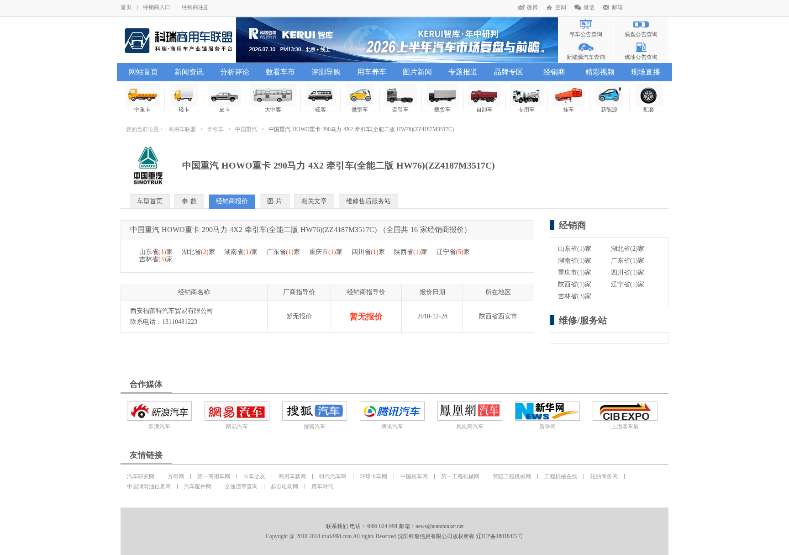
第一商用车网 (213, 476)
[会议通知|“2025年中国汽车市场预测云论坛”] (397, 40)
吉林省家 (156, 259)
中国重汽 (246, 129)
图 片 (274, 201)
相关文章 (314, 201)
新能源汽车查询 (586, 57)
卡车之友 (254, 476)
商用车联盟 (182, 129)
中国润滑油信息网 (149, 486)
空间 (560, 7)
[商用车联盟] (178, 40)
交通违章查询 (241, 486)
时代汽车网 (333, 476)
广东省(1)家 (627, 260)
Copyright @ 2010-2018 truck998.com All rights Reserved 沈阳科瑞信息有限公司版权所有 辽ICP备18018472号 (394, 536)
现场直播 (645, 72)
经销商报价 (232, 201)
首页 (126, 7)
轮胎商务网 (604, 476)
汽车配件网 (197, 486)
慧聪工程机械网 (512, 476)
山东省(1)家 (574, 248)
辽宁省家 (453, 251)
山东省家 (156, 251)
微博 (532, 7)
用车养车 (371, 72)
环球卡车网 (373, 476)
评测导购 (326, 72)
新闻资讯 (189, 72)
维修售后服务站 (368, 201)
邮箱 (617, 7)
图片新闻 (417, 72)
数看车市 (280, 72)
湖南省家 (241, 251)
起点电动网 (284, 486)
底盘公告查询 (641, 34)
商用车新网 (292, 476)
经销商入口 (156, 7)
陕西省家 (410, 251)
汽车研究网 (140, 476)
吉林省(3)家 (574, 296)
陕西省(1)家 (574, 284)
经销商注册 (195, 7)
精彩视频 (600, 72)
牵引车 (215, 129)
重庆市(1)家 (574, 272)
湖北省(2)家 (627, 248)
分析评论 (234, 72)
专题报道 (463, 72)
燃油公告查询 (641, 57)
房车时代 (322, 486)
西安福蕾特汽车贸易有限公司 (171, 310)
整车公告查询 (585, 34)
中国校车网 (414, 476)
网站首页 (143, 72)
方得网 (176, 476)
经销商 (554, 72)
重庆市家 (325, 251)
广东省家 (283, 251)
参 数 (189, 201)
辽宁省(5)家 (627, 284)
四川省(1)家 (627, 272)
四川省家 (368, 251)
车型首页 (150, 201)
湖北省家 (198, 251)
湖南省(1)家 (574, 260)
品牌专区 (508, 72)
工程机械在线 (560, 476)
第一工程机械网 (460, 476)
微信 (589, 7)
